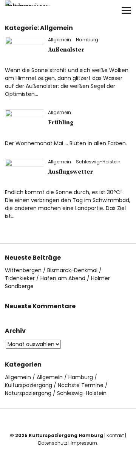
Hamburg (87, 39)
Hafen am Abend (62, 278)
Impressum (84, 443)
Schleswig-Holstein (98, 161)
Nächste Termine (81, 385)
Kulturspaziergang (28, 385)
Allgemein (59, 39)
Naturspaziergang (28, 393)
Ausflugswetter (70, 172)
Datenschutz (52, 443)
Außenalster (66, 49)
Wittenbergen (23, 270)
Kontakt (115, 435)
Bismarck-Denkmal (72, 270)
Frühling (61, 122)
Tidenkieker (20, 278)
